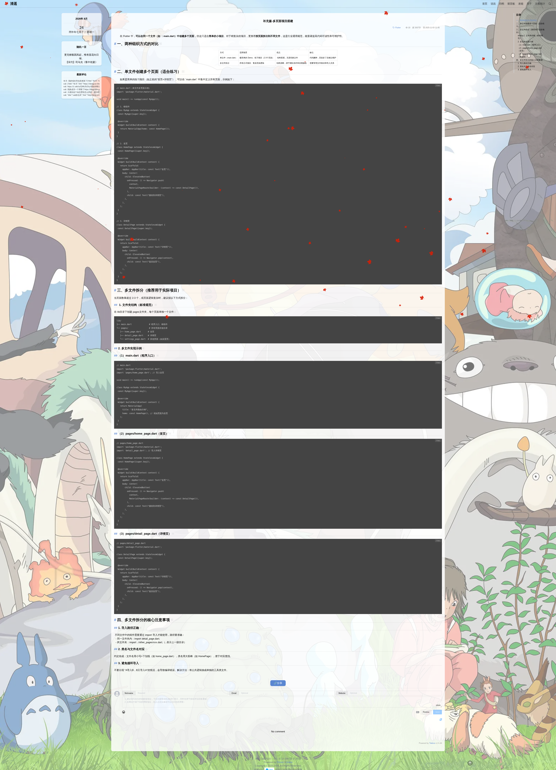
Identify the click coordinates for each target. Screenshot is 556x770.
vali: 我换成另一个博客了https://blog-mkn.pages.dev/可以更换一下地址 (81, 89)
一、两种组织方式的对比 (526, 20)
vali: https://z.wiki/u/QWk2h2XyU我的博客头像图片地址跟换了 (81, 86)
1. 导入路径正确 (524, 63)
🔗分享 (278, 683)
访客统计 (540, 3)
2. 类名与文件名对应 (526, 66)
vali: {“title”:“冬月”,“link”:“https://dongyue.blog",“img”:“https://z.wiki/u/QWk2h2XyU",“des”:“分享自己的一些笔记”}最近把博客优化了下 (81, 84)
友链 (520, 3)
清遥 (13, 4)
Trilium (280, 762)
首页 (484, 3)
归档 (501, 3)
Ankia (289, 762)
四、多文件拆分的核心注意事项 (529, 60)
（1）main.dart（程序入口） (530, 45)
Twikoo (432, 743)
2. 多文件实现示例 (525, 42)
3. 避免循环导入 (524, 69)
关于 (529, 3)
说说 (493, 3)
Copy (438, 85)
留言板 (511, 3)
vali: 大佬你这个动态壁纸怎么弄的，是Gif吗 (81, 92)
